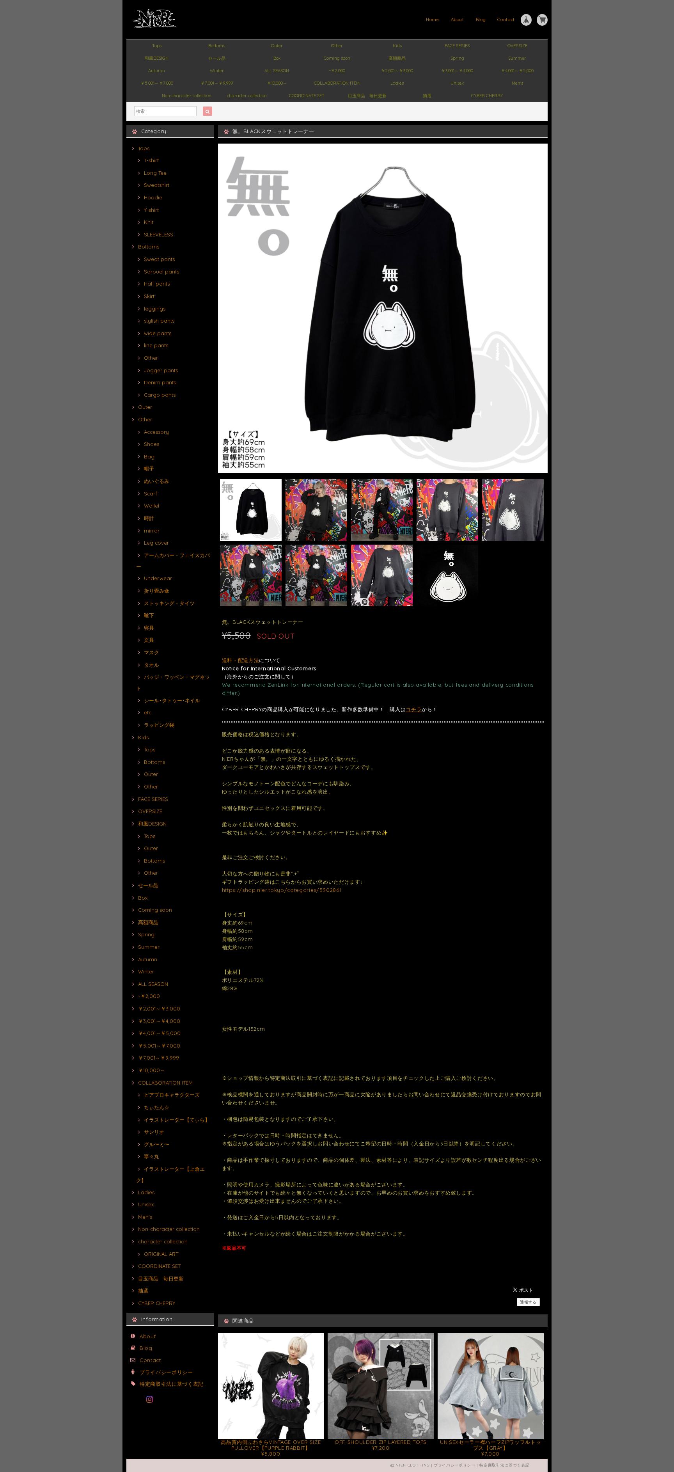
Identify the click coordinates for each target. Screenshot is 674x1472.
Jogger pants (161, 370)
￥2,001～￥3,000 (397, 70)
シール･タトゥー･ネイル (172, 700)
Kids (397, 45)
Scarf (150, 493)
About (457, 19)
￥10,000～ (277, 83)
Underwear (158, 578)
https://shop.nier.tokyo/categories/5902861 (281, 890)
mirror (152, 530)
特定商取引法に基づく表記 (172, 1384)
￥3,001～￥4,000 (457, 70)
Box (276, 58)
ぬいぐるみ (156, 481)
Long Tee (155, 173)
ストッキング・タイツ (169, 603)
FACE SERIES (457, 45)
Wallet (152, 506)
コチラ (414, 709)
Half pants (157, 284)
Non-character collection (186, 95)
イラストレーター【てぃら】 (177, 1120)
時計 (149, 518)
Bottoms (216, 45)
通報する (528, 1302)
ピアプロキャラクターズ (172, 1095)
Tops (156, 45)
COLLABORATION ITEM (337, 83)
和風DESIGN (156, 58)
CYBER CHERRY (487, 95)
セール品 (216, 58)
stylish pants (159, 321)
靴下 (149, 615)
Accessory (156, 432)
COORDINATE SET (307, 95)
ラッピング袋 (159, 725)
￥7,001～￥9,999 (216, 83)
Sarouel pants (161, 271)
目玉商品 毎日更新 (367, 95)
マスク (151, 652)
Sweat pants (159, 259)
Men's (517, 83)
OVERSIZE (517, 45)
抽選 (427, 95)
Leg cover (156, 543)
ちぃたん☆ (156, 1107)
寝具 (149, 628)
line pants (156, 345)
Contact (506, 19)
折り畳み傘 (156, 591)
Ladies (397, 83)
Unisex (457, 83)
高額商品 (397, 58)
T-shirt (151, 160)
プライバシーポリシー (166, 1372)
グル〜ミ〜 (156, 1144)
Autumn (156, 70)
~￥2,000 (337, 70)
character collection (247, 95)
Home (432, 19)
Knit (148, 222)
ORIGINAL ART (161, 1254)
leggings (154, 308)
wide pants (157, 333)
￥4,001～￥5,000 (517, 70)
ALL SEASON (276, 70)
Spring (457, 58)
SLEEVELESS (158, 234)
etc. (148, 712)
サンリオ (154, 1132)
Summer (517, 58)
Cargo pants (160, 395)
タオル (151, 665)
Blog (481, 19)
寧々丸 (151, 1156)
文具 (149, 640)
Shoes (151, 444)
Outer (277, 45)
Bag (149, 456)
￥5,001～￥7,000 (156, 83)
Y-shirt (151, 210)
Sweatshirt (156, 185)
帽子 (149, 468)
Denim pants (160, 382)
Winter (217, 70)
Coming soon (337, 58)
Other (337, 45)
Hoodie (153, 197)
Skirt (149, 296)
